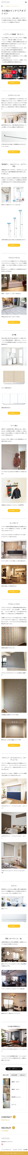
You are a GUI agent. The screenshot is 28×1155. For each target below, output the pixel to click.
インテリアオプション (6, 1149)
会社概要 (25, 1149)
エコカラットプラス (17, 1149)
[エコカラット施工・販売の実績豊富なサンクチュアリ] (5, 2)
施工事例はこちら (14, 82)
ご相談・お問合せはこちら (14, 1068)
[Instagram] (2, 1144)
